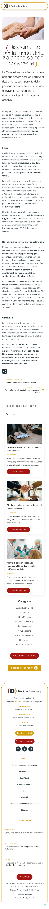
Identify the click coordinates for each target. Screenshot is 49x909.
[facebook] (18, 748)
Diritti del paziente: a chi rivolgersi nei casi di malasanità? (24, 506)
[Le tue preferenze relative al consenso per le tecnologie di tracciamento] (45, 905)
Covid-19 (25, 613)
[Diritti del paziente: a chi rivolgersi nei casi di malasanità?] (24, 491)
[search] (7, 414)
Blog (24, 791)
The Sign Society (28, 898)
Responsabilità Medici (24, 635)
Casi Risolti (24, 778)
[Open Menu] (44, 6)
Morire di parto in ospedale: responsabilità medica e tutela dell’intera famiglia (21, 566)
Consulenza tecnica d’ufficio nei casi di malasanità (24, 449)
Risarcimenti (24, 640)
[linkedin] (30, 748)
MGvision (28, 894)
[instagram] (24, 748)
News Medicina (24, 631)
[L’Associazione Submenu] (32, 784)
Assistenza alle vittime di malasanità (24, 804)
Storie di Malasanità (24, 645)
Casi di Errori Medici (24, 608)
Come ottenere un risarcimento (24, 765)
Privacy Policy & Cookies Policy (28, 890)
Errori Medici (24, 772)
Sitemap (24, 810)
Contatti (24, 797)
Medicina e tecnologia (24, 622)
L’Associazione (23, 784)
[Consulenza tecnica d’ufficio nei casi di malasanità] (24, 434)
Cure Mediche (24, 617)
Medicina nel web (24, 626)
